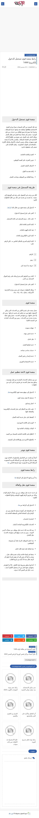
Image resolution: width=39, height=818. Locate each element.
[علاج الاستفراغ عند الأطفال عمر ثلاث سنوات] (10, 730)
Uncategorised (30, 55)
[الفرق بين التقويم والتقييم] (10, 704)
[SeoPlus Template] (29, 813)
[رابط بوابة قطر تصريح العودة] (28, 730)
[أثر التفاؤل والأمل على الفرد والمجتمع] (28, 704)
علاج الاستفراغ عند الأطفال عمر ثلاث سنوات (12, 742)
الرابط (9, 207)
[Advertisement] (19, 30)
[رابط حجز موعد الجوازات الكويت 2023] (10, 678)
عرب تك (11, 813)
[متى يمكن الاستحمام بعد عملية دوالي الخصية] (28, 678)
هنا (9, 392)
